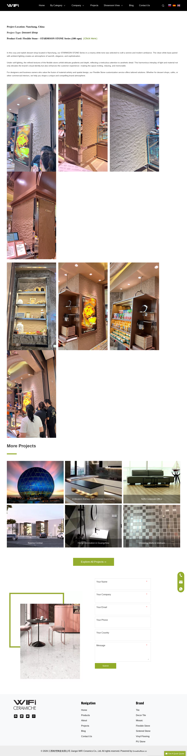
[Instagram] (33, 716)
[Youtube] (27, 716)
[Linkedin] (21, 716)
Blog (83, 731)
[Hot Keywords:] (163, 5)
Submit (106, 666)
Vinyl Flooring (142, 736)
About (84, 720)
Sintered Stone (143, 731)
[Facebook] (15, 716)
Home (84, 710)
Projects (85, 726)
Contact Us (86, 736)
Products (85, 715)
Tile (137, 710)
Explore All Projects (92, 561)
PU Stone (140, 741)
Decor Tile (141, 715)
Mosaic (139, 720)
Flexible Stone (143, 726)
